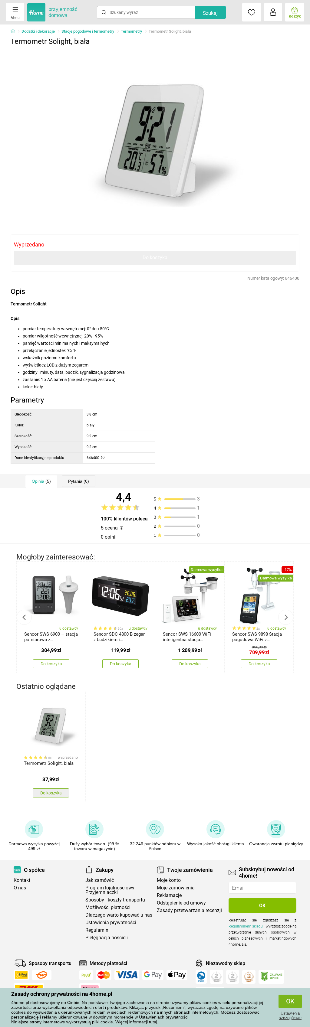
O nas (20, 887)
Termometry (131, 31)
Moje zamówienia (176, 887)
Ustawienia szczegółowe (290, 1015)
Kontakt (22, 880)
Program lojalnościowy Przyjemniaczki (109, 890)
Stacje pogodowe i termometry (87, 31)
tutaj (153, 1021)
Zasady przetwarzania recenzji (189, 910)
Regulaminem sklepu (246, 926)
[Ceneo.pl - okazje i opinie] (201, 977)
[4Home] (15, 31)
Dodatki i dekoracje (38, 31)
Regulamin (96, 930)
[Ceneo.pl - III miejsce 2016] (249, 977)
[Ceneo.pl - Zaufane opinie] (271, 977)
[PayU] (86, 975)
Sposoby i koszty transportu (115, 900)
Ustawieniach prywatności (163, 1017)
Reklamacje (169, 895)
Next (285, 617)
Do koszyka (155, 257)
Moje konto (169, 880)
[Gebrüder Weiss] (41, 975)
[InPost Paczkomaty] (21, 975)
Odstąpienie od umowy (181, 903)
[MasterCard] (103, 975)
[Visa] (126, 975)
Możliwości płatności (107, 907)
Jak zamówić (99, 880)
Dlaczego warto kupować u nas (118, 915)
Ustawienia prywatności (110, 922)
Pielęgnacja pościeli (106, 937)
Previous (24, 617)
